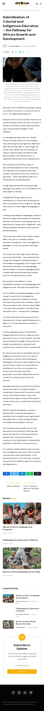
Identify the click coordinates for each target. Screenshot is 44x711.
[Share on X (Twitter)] (16, 52)
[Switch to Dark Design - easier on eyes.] (40, 4)
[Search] (36, 3)
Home (5, 10)
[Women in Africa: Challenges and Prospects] (22, 513)
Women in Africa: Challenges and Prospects (28, 596)
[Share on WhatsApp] (23, 52)
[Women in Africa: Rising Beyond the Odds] (22, 558)
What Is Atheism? (13, 486)
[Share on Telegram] (19, 52)
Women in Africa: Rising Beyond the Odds (21, 572)
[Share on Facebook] (12, 52)
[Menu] (3, 3)
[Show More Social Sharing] (27, 52)
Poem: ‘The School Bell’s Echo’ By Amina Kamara (31, 488)
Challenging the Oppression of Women (20, 540)
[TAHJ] (22, 3)
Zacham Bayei (15, 46)
